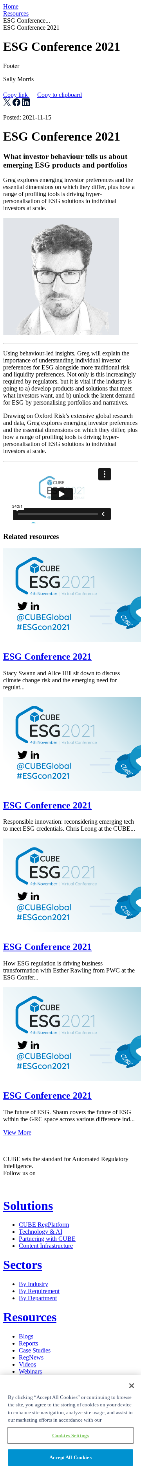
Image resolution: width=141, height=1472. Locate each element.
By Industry (33, 1284)
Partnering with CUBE (47, 1238)
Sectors (22, 1265)
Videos (27, 1364)
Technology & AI (40, 1231)
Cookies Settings (70, 1435)
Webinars (30, 1371)
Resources (16, 13)
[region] (70, 1423)
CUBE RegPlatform (44, 1224)
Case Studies (35, 1350)
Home (10, 6)
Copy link (42, 94)
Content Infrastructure (46, 1245)
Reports (28, 1343)
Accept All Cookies (70, 1457)
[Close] (131, 1385)
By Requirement (39, 1291)
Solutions (28, 1206)
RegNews (31, 1357)
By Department (38, 1298)
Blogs (26, 1336)
